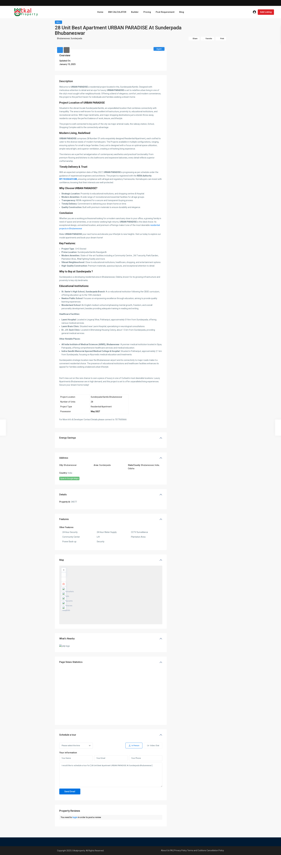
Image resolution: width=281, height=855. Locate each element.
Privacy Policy (180, 850)
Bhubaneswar (63, 38)
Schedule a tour (67, 734)
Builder (135, 12)
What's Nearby (67, 638)
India (157, 465)
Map (61, 560)
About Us (165, 850)
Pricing (147, 12)
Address (63, 457)
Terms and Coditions (196, 850)
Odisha (131, 468)
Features (64, 519)
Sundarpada (76, 38)
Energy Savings (67, 437)
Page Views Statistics (71, 662)
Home (100, 12)
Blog (181, 12)
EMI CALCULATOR (117, 12)
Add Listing (266, 12)
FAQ (172, 850)
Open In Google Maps (69, 478)
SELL (58, 22)
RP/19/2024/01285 (68, 179)
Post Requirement (165, 12)
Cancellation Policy (215, 850)
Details (63, 494)
